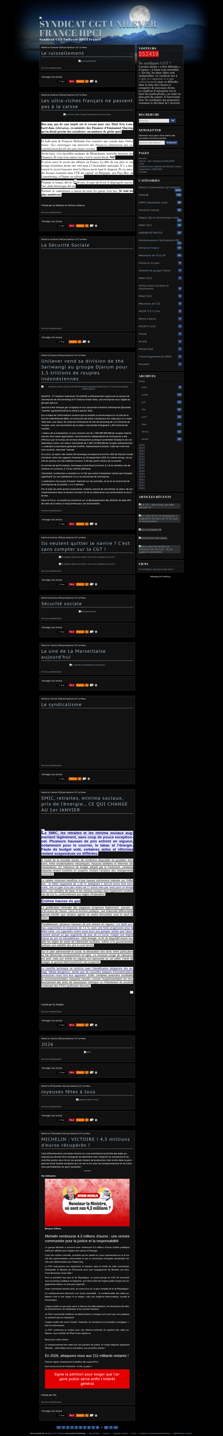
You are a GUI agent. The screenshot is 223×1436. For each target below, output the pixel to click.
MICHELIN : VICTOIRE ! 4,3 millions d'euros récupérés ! (85, 1142)
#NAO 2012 (145, 278)
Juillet (145, 394)
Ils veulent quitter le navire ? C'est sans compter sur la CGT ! (85, 546)
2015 (142, 473)
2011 (142, 485)
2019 (142, 462)
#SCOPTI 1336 (147, 326)
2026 (47, 1044)
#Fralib (143, 341)
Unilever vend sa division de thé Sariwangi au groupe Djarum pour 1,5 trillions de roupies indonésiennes (84, 370)
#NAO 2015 (145, 296)
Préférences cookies (183, 1433)
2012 (142, 482)
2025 (142, 445)
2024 (142, 447)
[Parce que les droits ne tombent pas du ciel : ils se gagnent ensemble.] (160, 552)
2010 (142, 488)
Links (141, 163)
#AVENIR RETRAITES (150, 232)
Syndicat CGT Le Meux (55, 1433)
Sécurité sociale (61, 603)
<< (59, 1427)
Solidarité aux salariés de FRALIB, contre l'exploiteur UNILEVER (160, 168)
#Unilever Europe (149, 262)
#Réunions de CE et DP (152, 255)
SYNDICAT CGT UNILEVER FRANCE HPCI (98, 28)
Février (145, 431)
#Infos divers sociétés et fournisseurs (154, 287)
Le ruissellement (62, 53)
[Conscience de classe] (153, 538)
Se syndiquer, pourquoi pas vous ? (156, 569)
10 (106, 1427)
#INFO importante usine (153, 202)
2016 (142, 470)
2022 (142, 453)
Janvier (145, 439)
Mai (143, 409)
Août (144, 387)
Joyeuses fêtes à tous (68, 1092)
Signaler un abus (120, 1433)
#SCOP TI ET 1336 (149, 311)
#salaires (144, 364)
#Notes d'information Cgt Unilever (159, 187)
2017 (142, 468)
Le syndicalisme (61, 704)
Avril (144, 417)
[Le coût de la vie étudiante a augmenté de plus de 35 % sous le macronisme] (160, 521)
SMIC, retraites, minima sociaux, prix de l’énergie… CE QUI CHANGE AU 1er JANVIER (84, 804)
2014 (142, 476)
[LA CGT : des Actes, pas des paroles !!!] (160, 507)
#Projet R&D (146, 349)
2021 (142, 456)
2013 (142, 479)
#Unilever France (149, 247)
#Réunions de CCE (149, 303)
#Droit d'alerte (147, 318)
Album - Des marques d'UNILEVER (156, 161)
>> (116, 1427)
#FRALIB (143, 194)
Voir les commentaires (51, 68)
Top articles (94, 1433)
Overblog (166, 576)
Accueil (142, 158)
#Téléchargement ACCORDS (155, 356)
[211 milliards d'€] (151, 529)
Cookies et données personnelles (155, 1433)
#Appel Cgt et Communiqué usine (159, 217)
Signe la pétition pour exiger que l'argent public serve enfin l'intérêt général (87, 1379)
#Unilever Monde (149, 210)
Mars (144, 424)
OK (172, 121)
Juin (144, 402)
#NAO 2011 (145, 225)
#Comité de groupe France (155, 270)
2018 (142, 465)
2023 (142, 450)
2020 (142, 459)
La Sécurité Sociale (65, 245)
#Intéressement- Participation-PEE (159, 240)
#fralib (143, 333)
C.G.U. (134, 1433)
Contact (143, 172)
